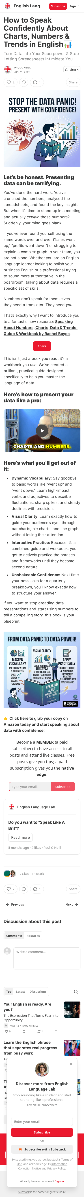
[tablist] (23, 935)
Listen (74, 70)
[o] (42, 430)
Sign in (75, 6)
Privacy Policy (56, 1168)
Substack (24, 1192)
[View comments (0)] (23, 82)
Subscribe (58, 6)
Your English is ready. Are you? (27, 1007)
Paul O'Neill (22, 67)
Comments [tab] (14, 936)
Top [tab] (8, 992)
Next (69, 904)
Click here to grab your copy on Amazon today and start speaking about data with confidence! (41, 724)
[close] (71, 1064)
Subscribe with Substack (45, 1149)
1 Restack (37, 874)
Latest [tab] (20, 992)
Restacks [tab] (33, 936)
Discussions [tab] (38, 992)
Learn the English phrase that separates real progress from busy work (30, 1047)
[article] (42, 1018)
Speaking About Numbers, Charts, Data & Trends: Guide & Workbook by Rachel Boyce (41, 327)
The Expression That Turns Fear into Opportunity (31, 1017)
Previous (17, 904)
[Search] (75, 991)
